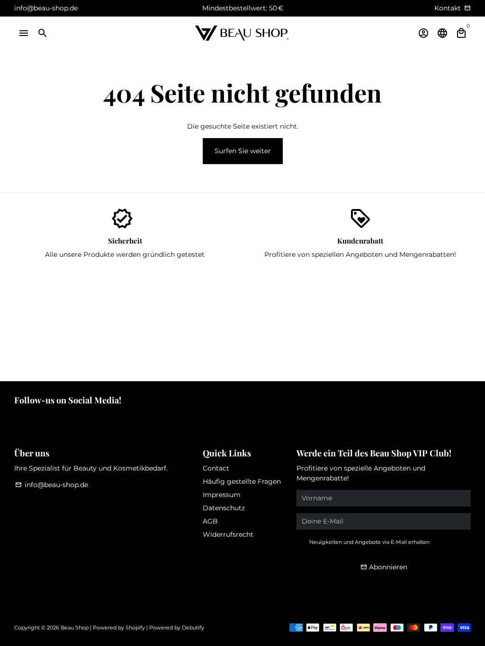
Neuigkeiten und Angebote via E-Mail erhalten (369, 542)
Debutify (193, 627)
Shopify (135, 627)
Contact (216, 468)
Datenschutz (224, 508)
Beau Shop (75, 627)
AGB (210, 521)
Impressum (222, 494)
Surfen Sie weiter (243, 151)
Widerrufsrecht (228, 534)
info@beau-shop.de (51, 484)
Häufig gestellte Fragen (242, 481)
